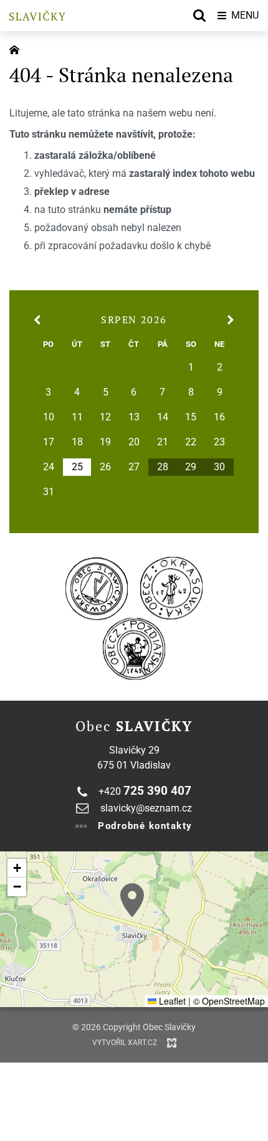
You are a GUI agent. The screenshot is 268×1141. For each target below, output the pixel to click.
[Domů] (17, 49)
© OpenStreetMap (229, 1001)
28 (162, 467)
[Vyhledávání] (199, 15)
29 (190, 467)
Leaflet (171, 1001)
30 (219, 467)
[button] (132, 900)
